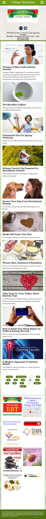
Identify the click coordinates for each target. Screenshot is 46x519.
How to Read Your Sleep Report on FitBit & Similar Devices (21, 329)
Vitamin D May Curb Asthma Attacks (18, 68)
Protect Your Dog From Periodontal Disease (22, 202)
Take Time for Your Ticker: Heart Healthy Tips (20, 294)
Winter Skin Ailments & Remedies (22, 262)
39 (38, 377)
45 (7, 383)
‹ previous (21, 377)
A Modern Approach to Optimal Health (20, 362)
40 (8, 380)
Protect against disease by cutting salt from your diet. (21, 237)
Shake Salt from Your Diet (17, 234)
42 (23, 380)
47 (22, 383)
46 (15, 383)
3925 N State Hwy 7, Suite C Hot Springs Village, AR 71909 (32, 401)
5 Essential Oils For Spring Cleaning (17, 136)
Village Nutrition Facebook (25, 28)
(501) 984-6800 (23, 39)
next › (37, 383)
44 (37, 380)
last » (23, 386)
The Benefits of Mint (14, 104)
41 (16, 380)
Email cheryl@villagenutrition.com (21, 28)
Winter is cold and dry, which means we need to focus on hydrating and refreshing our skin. (22, 267)
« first (9, 377)
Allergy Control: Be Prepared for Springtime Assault (20, 169)
